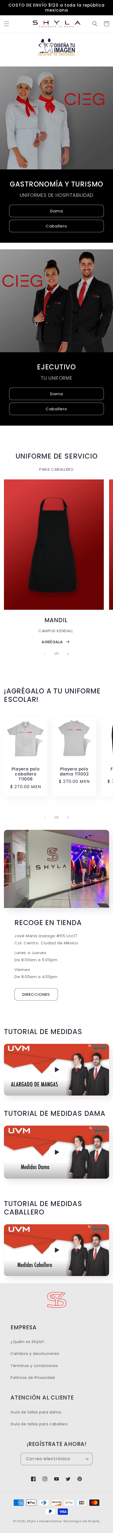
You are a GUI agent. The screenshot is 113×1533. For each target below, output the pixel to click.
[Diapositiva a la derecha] (68, 654)
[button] (6, 24)
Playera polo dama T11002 (74, 771)
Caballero (56, 225)
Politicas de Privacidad (33, 1377)
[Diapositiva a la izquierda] (45, 654)
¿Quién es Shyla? (27, 1341)
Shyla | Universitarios (44, 1521)
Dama (56, 210)
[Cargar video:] (56, 1070)
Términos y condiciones (34, 1365)
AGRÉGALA (52, 642)
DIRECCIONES (36, 994)
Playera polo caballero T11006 (25, 774)
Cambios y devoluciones (35, 1353)
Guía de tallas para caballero (39, 1424)
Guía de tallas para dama (36, 1412)
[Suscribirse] (86, 1459)
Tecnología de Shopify (81, 1521)
